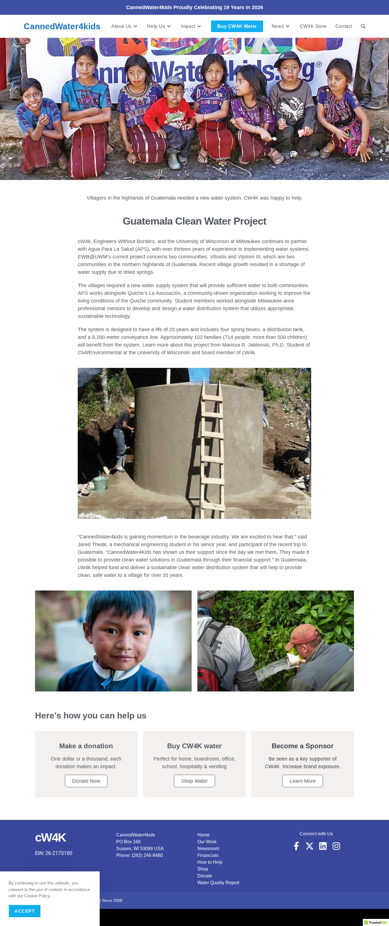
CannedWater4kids (62, 26)
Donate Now (86, 781)
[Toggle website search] (363, 26)
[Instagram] (336, 846)
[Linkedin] (323, 846)
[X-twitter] (309, 846)
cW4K (50, 837)
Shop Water (194, 781)
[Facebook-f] (296, 846)
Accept (25, 911)
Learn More (303, 781)
